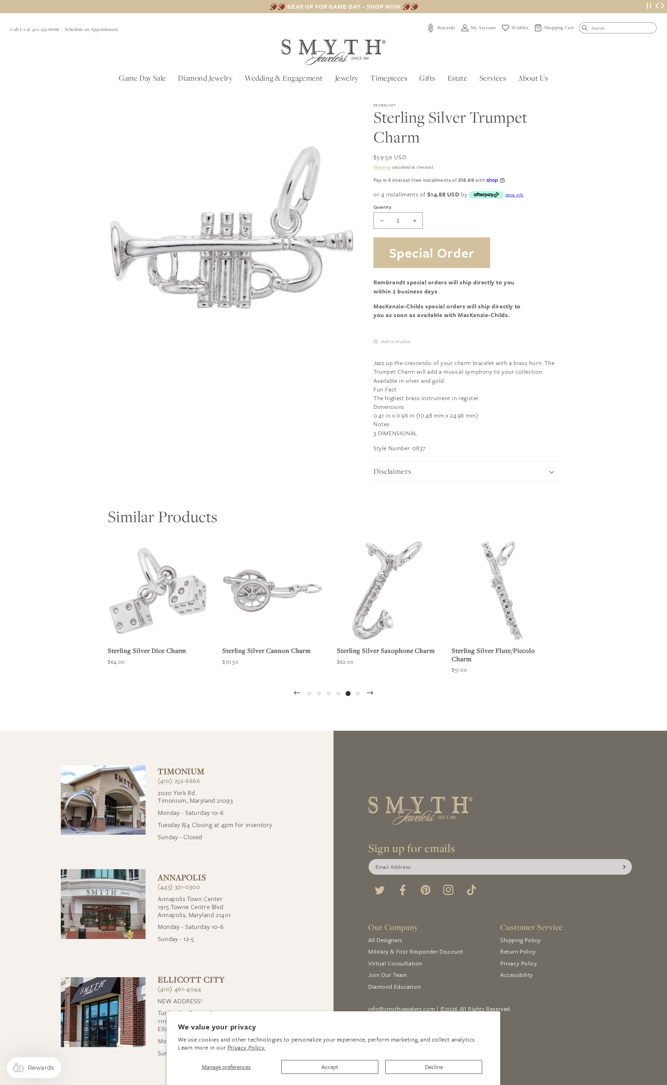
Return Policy (518, 951)
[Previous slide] (297, 693)
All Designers (385, 940)
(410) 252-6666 (179, 781)
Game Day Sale (142, 78)
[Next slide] (370, 693)
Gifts (427, 78)
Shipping (382, 167)
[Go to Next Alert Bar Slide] (662, 6)
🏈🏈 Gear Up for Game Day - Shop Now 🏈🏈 (344, 6)
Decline (434, 1066)
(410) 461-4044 (179, 989)
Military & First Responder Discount (415, 951)
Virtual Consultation (395, 963)
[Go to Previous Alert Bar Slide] (657, 6)
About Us (533, 78)
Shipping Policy (520, 940)
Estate (457, 78)
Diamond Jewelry (205, 78)
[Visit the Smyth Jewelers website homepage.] (333, 52)
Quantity (382, 207)
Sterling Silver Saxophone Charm (386, 651)
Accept (329, 1066)
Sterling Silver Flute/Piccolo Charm (493, 655)
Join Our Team (387, 974)
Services (492, 78)
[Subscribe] (624, 867)
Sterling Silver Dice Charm (147, 651)
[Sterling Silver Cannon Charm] (272, 590)
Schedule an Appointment (91, 29)
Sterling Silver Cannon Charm (266, 651)
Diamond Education (394, 986)
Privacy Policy (518, 963)
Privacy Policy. (246, 1047)
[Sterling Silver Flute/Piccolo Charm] (502, 590)
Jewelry (347, 78)
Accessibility (516, 974)
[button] (392, 341)
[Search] (586, 29)
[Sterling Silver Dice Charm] (158, 590)
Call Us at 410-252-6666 (34, 29)
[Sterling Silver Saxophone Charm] (387, 590)
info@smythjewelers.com (401, 1008)
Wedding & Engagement (284, 78)
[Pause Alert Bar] (648, 6)
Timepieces (388, 78)
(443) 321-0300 (179, 887)
